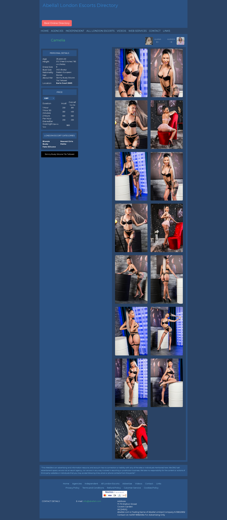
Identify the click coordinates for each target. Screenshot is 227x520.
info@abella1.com (92, 501)
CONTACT (155, 30)
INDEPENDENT (75, 30)
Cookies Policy (151, 488)
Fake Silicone (49, 147)
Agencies (77, 483)
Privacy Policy (72, 488)
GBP (46, 98)
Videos (138, 483)
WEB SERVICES (137, 30)
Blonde (46, 141)
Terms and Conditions (93, 488)
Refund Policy (114, 488)
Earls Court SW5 (64, 83)
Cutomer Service (132, 488)
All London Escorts (110, 483)
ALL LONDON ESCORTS (100, 30)
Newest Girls (66, 141)
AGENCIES (57, 30)
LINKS (166, 30)
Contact (149, 483)
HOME (45, 30)
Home (66, 483)
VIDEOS (121, 30)
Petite (63, 144)
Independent (91, 483)
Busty (45, 144)
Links (158, 483)
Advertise (127, 483)
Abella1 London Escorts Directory (80, 5)
